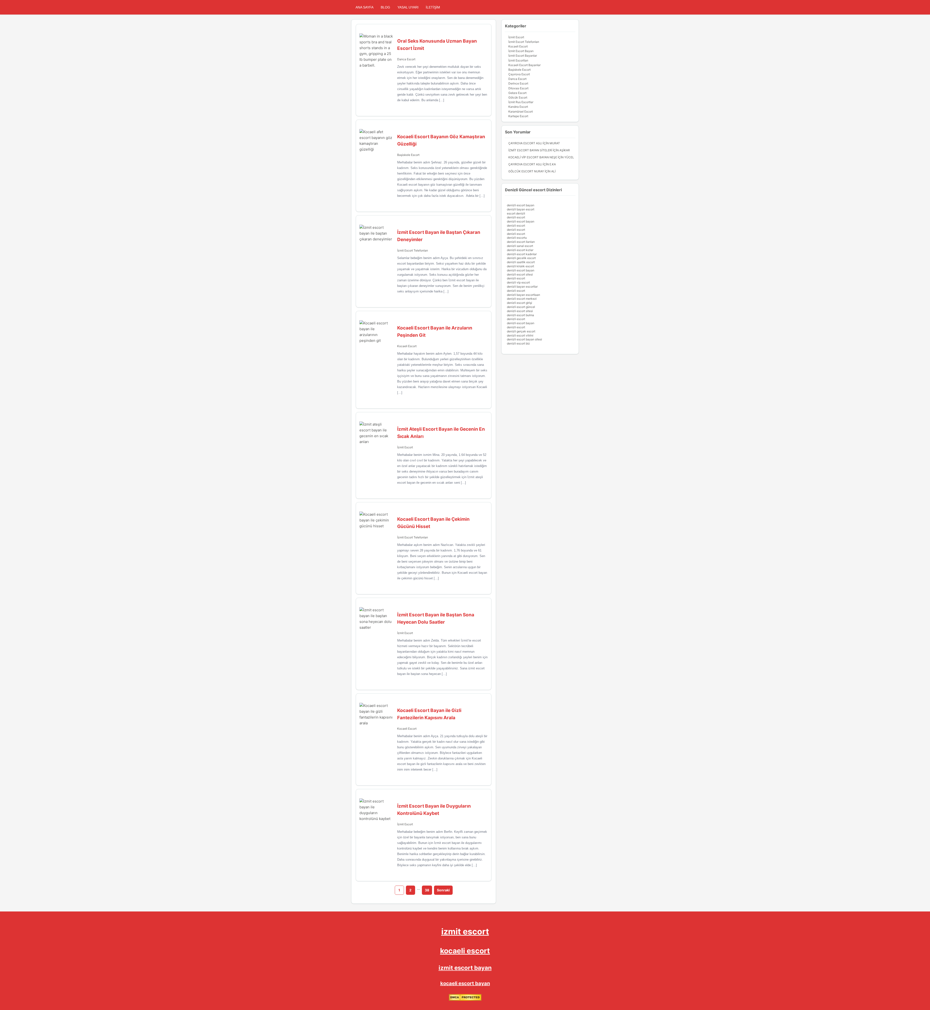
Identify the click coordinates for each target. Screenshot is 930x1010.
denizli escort (516, 217)
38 (427, 890)
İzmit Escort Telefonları (412, 250)
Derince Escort (518, 83)
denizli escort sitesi (520, 274)
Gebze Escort (517, 93)
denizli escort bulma (520, 315)
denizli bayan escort (520, 209)
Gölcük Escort (517, 97)
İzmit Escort (405, 447)
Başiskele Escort (408, 155)
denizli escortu (517, 237)
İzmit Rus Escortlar (520, 102)
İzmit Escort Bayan (521, 51)
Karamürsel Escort (520, 111)
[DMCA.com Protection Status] (465, 1000)
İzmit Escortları (518, 60)
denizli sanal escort (520, 246)
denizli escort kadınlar (522, 254)
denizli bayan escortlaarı (523, 295)
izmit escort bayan (465, 967)
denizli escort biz (518, 343)
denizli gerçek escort (521, 331)
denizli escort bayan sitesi (524, 339)
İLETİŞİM (433, 7)
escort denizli (516, 213)
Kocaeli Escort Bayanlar (524, 65)
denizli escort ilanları (521, 242)
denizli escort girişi (519, 303)
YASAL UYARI (407, 7)
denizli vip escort (518, 282)
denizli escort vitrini (520, 335)
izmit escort (465, 931)
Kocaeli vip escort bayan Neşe (532, 157)
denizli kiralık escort (520, 266)
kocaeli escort (465, 950)
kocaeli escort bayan (465, 983)
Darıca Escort (406, 59)
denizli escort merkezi (522, 298)
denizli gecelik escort (521, 258)
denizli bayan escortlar (522, 286)
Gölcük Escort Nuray (526, 171)
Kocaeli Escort (407, 346)
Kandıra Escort (518, 106)
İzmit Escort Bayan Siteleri (530, 150)
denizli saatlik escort (521, 262)
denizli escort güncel (521, 307)
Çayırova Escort (519, 74)
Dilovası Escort (518, 88)
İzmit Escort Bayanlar (522, 55)
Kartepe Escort (518, 116)
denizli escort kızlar (520, 250)
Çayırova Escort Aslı (525, 143)
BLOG (385, 7)
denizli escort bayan (520, 205)
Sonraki (443, 890)
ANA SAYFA (364, 7)
